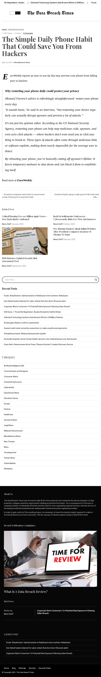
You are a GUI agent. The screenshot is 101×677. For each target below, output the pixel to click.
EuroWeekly (24, 180)
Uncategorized (10, 452)
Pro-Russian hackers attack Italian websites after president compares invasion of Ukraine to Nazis (74, 231)
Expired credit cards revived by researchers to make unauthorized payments (35, 328)
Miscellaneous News (16, 29)
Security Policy (45, 668)
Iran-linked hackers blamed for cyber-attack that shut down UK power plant (35, 301)
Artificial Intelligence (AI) (14, 366)
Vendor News (9, 458)
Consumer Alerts (11, 377)
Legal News (8, 425)
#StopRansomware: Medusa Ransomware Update (25, 334)
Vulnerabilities (10, 463)
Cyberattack (9, 387)
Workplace (8, 469)
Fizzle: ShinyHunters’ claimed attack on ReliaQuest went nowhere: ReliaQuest (36, 296)
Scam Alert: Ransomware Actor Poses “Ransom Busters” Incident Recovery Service (38, 344)
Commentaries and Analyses (16, 371)
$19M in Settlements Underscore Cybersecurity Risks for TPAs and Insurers (74, 218)
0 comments (28, 33)
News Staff (6, 224)
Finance (7, 409)
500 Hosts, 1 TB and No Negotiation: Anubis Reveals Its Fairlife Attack (32, 312)
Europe (7, 404)
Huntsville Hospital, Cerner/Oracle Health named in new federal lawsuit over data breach (40, 339)
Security (32, 668)
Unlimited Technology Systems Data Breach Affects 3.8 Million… (47, 3)
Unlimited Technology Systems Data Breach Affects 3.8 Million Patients (33, 317)
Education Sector (11, 398)
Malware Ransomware (13, 431)
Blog (14, 668)
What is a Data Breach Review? (25, 591)
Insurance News (10, 420)
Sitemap (22, 668)
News (6, 447)
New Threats (9, 442)
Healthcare (8, 414)
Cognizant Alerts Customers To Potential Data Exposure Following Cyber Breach (37, 306)
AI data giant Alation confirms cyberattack (21, 323)
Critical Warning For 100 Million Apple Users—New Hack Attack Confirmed (24, 218)
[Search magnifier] (96, 280)
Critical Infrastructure (13, 382)
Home (4, 29)
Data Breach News (11, 393)
